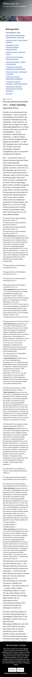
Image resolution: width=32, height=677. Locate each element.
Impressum (23, 673)
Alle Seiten (9, 94)
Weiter (29, 18)
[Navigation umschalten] (5, 13)
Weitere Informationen (11, 673)
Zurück (2, 18)
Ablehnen (20, 669)
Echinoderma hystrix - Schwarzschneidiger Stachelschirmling (12, 47)
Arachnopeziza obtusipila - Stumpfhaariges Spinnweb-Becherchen (14, 89)
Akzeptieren (12, 669)
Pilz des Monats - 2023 (13, 32)
